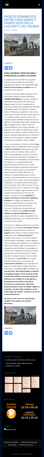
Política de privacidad (29, 442)
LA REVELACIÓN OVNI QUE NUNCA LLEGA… (21, 360)
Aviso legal (12, 445)
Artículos (7, 30)
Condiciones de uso (26, 445)
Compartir (21, 68)
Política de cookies (11, 442)
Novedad (14, 30)
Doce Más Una (27, 454)
